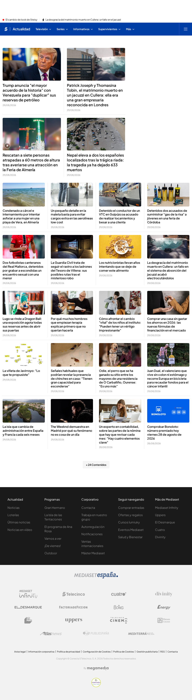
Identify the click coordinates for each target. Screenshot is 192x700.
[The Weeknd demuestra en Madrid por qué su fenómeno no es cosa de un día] (72, 411)
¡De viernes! (52, 546)
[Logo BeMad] (28, 620)
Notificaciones (92, 534)
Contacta (88, 508)
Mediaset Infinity (166, 508)
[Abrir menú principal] (186, 29)
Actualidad (21, 29)
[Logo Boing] (119, 607)
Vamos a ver (52, 538)
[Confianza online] (96, 686)
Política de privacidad (68, 651)
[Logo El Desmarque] (28, 607)
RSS (162, 651)
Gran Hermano (54, 508)
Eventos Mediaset (131, 530)
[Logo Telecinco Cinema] (118, 620)
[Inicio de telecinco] (5, 29)
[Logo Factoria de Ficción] (73, 607)
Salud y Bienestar (130, 537)
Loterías (13, 515)
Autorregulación (92, 527)
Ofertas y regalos (130, 515)
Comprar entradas (131, 508)
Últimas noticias (19, 522)
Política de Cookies (123, 651)
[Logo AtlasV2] (51, 633)
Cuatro (160, 530)
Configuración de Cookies (97, 651)
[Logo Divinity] (163, 594)
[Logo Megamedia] (98, 668)
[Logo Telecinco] (73, 594)
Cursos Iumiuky (129, 522)
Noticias (14, 508)
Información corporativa (41, 651)
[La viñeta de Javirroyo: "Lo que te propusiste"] (24, 355)
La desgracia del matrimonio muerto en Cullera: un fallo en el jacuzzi (83, 19)
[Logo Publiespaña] (96, 633)
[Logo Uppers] (73, 620)
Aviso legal (20, 651)
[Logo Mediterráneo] (141, 633)
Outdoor (50, 553)
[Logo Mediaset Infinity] (28, 594)
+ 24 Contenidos (96, 464)
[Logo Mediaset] (96, 577)
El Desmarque (165, 522)
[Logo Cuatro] (118, 594)
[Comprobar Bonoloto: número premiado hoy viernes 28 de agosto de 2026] (168, 411)
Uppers (160, 515)
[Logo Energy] (163, 607)
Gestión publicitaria (147, 651)
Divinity (160, 537)
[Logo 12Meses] (164, 620)
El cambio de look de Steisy (21, 19)
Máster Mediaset (93, 553)
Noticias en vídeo (20, 530)
